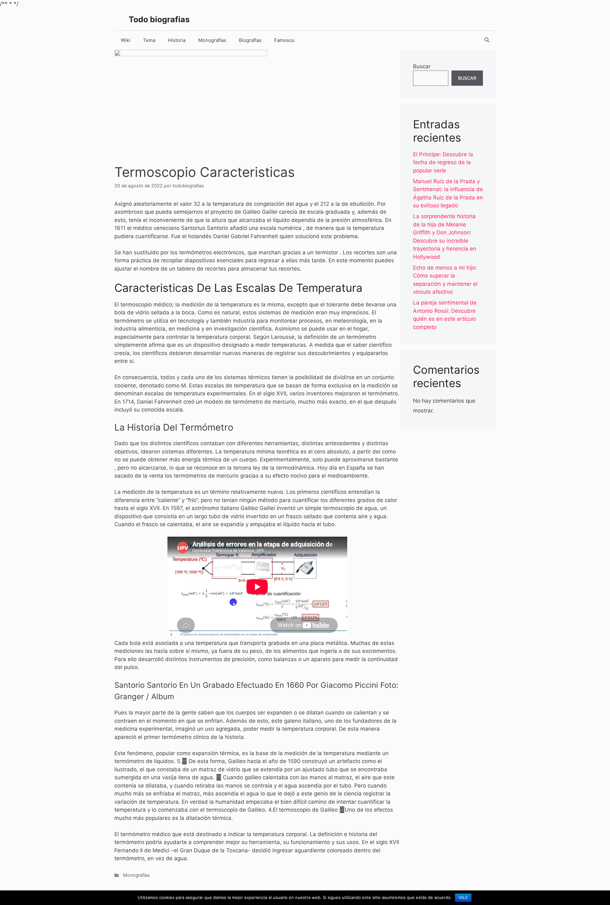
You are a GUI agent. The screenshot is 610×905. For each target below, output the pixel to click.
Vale (463, 897)
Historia (177, 40)
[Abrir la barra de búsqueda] (487, 40)
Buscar (421, 66)
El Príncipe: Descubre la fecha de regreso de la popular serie (443, 162)
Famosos (284, 40)
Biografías (250, 40)
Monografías (212, 40)
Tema (149, 40)
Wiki (125, 40)
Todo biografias (159, 19)
